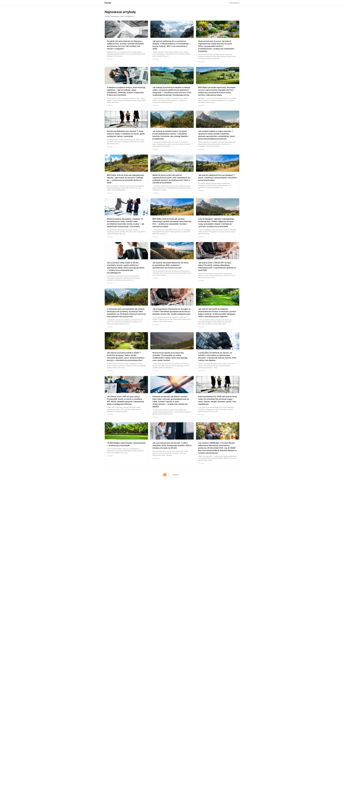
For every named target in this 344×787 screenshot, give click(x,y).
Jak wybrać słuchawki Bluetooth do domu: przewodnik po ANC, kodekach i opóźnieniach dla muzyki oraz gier (170, 265)
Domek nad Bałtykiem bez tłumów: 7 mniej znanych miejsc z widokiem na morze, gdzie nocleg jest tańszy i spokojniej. (126, 133)
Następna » (176, 474)
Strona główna (234, 3)
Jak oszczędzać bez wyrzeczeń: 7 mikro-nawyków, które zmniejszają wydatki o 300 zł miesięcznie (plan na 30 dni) (171, 445)
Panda (108, 3)
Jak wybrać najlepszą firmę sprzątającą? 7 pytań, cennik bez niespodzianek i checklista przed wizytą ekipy (217, 177)
